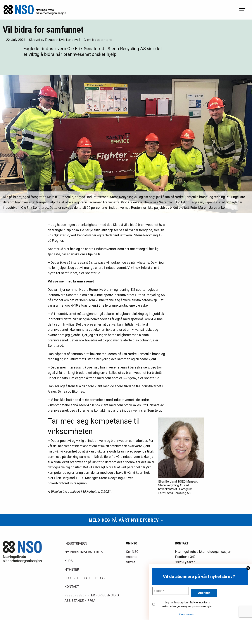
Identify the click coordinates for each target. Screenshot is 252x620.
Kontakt (72, 586)
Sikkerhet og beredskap (85, 578)
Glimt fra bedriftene (98, 40)
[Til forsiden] (34, 9)
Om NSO (132, 551)
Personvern (186, 614)
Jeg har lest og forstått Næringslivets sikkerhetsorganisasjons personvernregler (187, 604)
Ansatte (131, 557)
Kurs (69, 561)
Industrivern (76, 543)
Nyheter (72, 569)
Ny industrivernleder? (84, 552)
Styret (130, 562)
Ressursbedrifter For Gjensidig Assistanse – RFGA (92, 597)
